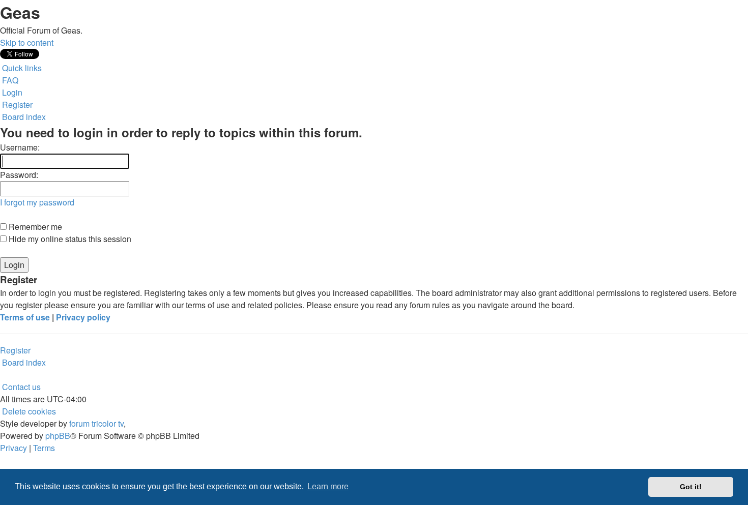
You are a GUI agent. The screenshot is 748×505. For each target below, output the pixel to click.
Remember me (34, 226)
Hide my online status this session (69, 239)
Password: (19, 175)
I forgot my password (37, 202)
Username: (20, 147)
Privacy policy (83, 317)
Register (15, 350)
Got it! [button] (691, 487)
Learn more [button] (328, 486)
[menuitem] (9, 80)
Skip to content (26, 42)
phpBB (57, 435)
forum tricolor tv (96, 423)
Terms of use (25, 317)
